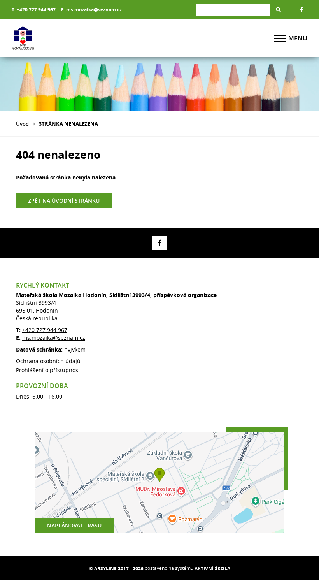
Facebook (301, 10)
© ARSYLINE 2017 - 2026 (116, 568)
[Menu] (280, 38)
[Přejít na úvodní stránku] (58, 38)
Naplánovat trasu (74, 525)
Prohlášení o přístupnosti (49, 370)
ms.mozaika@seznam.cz (94, 9)
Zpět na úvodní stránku (64, 200)
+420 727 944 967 (36, 9)
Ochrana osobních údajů (48, 361)
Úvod (22, 123)
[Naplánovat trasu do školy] (159, 482)
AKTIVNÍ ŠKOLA (212, 568)
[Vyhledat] (278, 10)
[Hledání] (233, 9)
